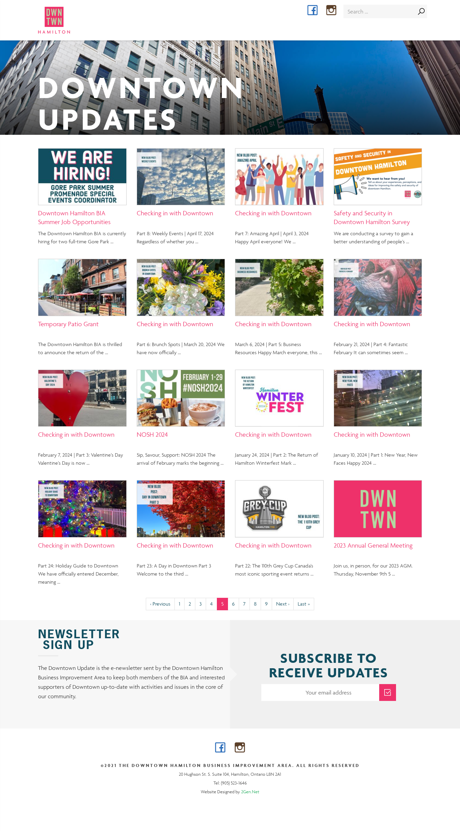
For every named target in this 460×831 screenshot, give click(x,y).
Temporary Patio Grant (68, 324)
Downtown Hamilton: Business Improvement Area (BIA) (66, 20)
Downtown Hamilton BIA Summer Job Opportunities (74, 217)
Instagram (240, 747)
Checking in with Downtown (175, 213)
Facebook (317, 11)
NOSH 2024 (152, 434)
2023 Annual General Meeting (373, 545)
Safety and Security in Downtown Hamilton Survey (372, 217)
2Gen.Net (250, 792)
